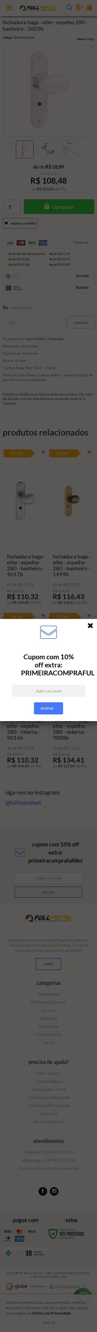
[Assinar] (48, 708)
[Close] (92, 626)
